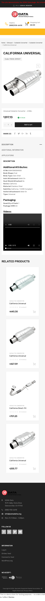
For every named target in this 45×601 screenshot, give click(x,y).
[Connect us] (4, 532)
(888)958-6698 (14, 25)
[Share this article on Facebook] (14, 133)
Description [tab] (7, 145)
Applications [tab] (8, 155)
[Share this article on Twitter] (18, 133)
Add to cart (28, 125)
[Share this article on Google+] (22, 133)
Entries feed (6, 554)
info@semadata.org (13, 514)
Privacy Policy (28, 590)
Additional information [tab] (12, 150)
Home (3, 43)
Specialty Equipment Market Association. (27, 588)
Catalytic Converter (21, 43)
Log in (4, 550)
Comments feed (8, 557)
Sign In (22, 5)
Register (29, 5)
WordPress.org (7, 561)
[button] (38, 66)
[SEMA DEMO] (22, 17)
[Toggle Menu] (42, 31)
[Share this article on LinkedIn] (26, 133)
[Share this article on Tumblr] (30, 133)
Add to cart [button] (34, 311)
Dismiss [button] (11, 597)
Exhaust (10, 43)
